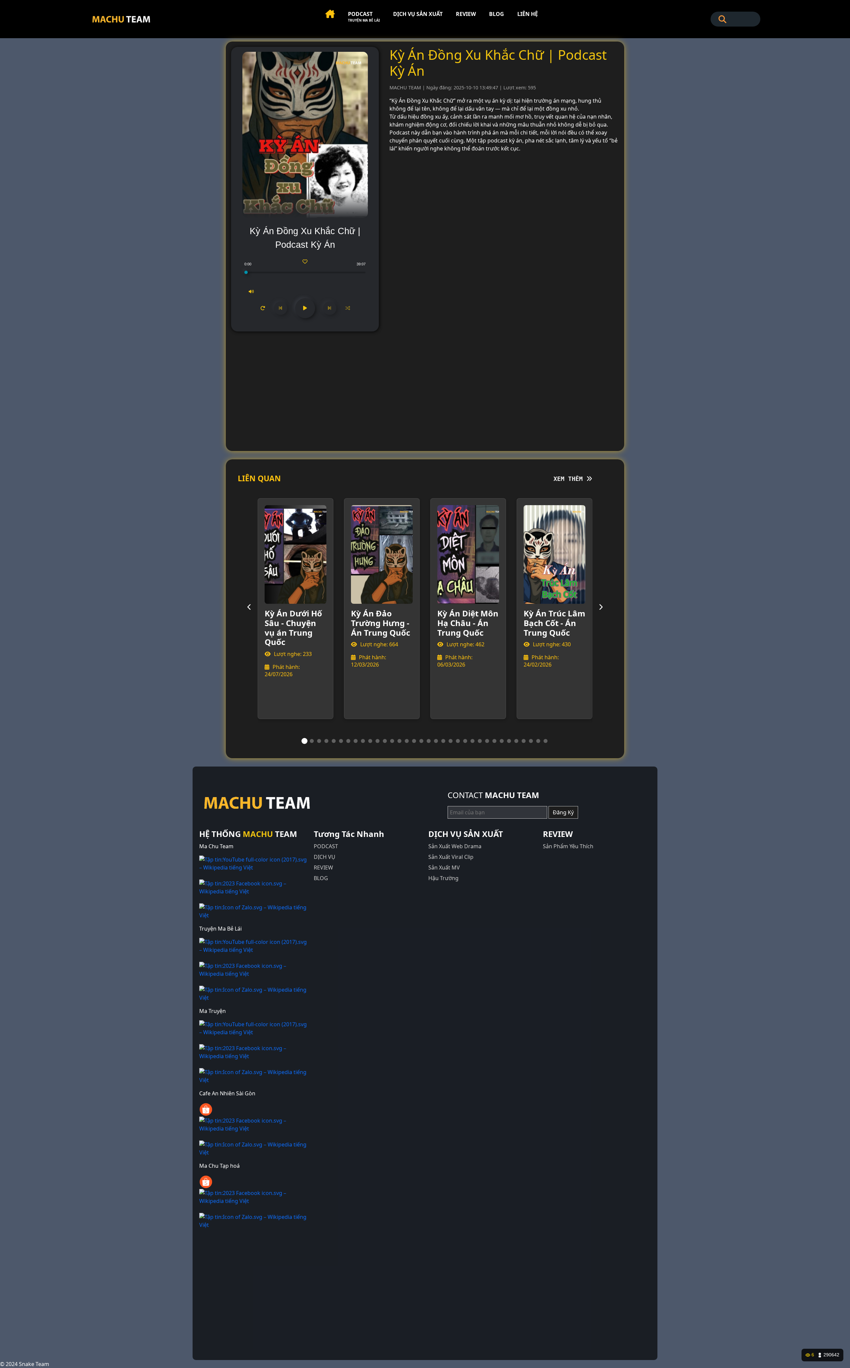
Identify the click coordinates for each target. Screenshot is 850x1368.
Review (466, 14)
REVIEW (323, 867)
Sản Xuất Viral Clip (450, 857)
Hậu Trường (443, 878)
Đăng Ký (563, 812)
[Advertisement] (425, 388)
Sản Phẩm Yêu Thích (568, 846)
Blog (496, 14)
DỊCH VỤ (324, 857)
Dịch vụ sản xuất (418, 14)
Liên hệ (527, 14)
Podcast (364, 16)
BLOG (321, 878)
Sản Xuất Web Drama (454, 846)
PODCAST (326, 846)
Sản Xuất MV (444, 867)
